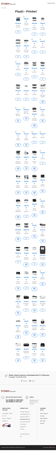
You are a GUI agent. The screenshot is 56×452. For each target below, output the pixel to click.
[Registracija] (54, 3)
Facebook (24, 381)
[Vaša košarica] (5, 8)
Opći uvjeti (42, 421)
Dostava (42, 416)
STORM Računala (13, 447)
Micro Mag (53, 447)
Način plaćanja (43, 418)
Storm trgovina (44, 413)
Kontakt (42, 423)
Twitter (33, 381)
